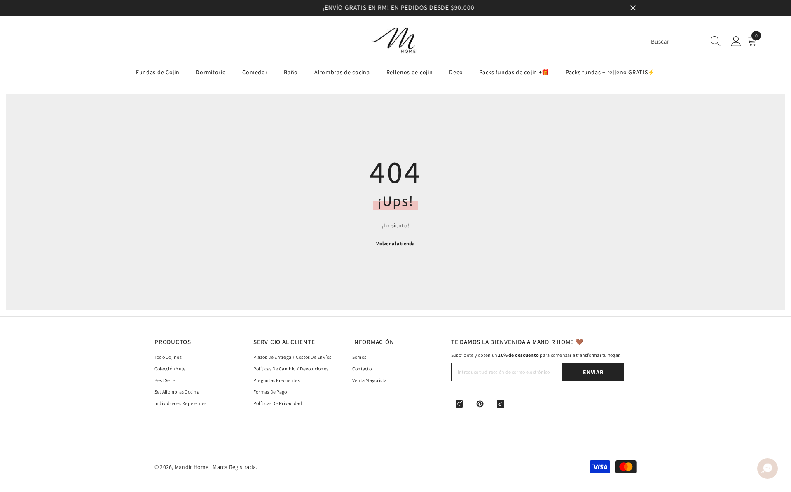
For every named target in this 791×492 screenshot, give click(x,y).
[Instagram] (459, 404)
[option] (395, 8)
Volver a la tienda (395, 243)
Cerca (633, 8)
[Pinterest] (480, 404)
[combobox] (678, 41)
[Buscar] (686, 41)
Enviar (593, 372)
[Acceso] (736, 42)
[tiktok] (500, 404)
